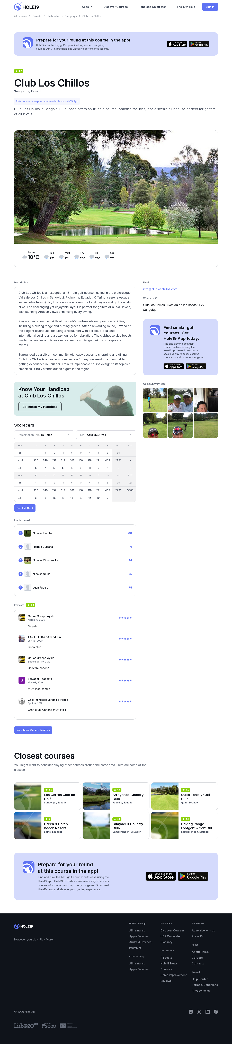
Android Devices (140, 942)
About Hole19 (201, 952)
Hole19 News (169, 963)
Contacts (198, 963)
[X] (199, 1012)
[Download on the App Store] (177, 44)
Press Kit (198, 936)
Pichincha (53, 16)
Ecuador (37, 16)
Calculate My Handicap (40, 407)
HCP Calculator (170, 936)
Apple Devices (139, 936)
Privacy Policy (201, 990)
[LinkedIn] (208, 1012)
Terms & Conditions (205, 985)
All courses (20, 16)
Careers (197, 957)
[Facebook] (216, 1012)
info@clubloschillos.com (160, 289)
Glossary (166, 942)
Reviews (166, 980)
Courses (166, 969)
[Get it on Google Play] (199, 44)
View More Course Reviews (33, 730)
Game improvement (173, 975)
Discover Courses (172, 930)
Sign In (210, 7)
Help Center (200, 979)
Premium (135, 947)
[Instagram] (191, 1012)
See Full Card (25, 508)
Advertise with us (203, 930)
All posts (166, 957)
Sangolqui (71, 16)
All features (137, 930)
